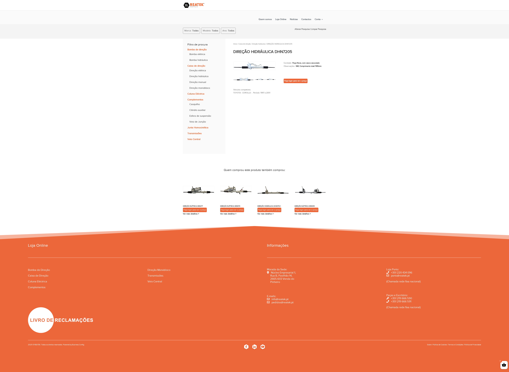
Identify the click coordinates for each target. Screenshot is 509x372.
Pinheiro (275, 281)
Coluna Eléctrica (195, 93)
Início (235, 44)
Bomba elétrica (197, 54)
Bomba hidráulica (198, 60)
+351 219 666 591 (401, 301)
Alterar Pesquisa (302, 29)
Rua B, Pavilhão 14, (279, 275)
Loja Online (280, 19)
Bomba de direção (197, 49)
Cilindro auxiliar (197, 110)
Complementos (195, 99)
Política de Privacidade (472, 345)
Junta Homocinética (197, 127)
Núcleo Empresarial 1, (283, 272)
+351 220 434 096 (401, 272)
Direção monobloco (199, 88)
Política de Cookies (440, 345)
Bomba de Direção (39, 269)
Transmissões (194, 133)
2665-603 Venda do (282, 278)
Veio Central (193, 139)
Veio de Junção (197, 121)
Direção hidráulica (199, 76)
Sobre (429, 345)
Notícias (294, 19)
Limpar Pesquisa (318, 29)
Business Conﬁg (78, 345)
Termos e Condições (455, 345)
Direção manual (197, 82)
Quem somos (265, 19)
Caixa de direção (196, 65)
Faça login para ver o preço (295, 81)
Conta (318, 19)
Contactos (306, 19)
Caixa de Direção (38, 275)
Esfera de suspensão (200, 116)
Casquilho (194, 104)
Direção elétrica (197, 70)
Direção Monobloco (159, 269)
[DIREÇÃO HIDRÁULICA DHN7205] (254, 69)
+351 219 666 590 (401, 298)
